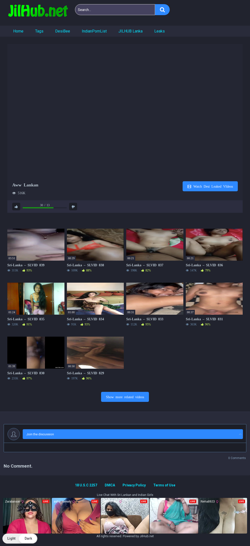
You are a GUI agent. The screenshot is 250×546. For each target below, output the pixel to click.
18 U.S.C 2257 (86, 485)
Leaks (159, 31)
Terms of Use (164, 485)
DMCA (110, 485)
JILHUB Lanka (130, 31)
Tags (39, 31)
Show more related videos (125, 396)
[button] (19, 539)
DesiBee (62, 31)
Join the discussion (40, 434)
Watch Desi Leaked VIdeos (212, 186)
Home (18, 31)
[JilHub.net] (37, 13)
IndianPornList (94, 31)
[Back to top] (233, 531)
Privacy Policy (134, 485)
